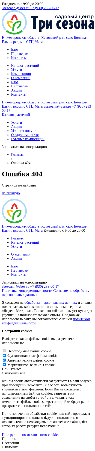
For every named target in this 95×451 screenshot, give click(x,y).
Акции (16, 90)
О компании (20, 78)
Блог (14, 49)
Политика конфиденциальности (27, 290)
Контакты (19, 58)
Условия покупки (25, 131)
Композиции (21, 74)
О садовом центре (25, 135)
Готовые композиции (28, 139)
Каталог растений (25, 65)
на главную (11, 193)
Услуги (16, 70)
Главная (17, 154)
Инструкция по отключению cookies (30, 435)
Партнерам (19, 54)
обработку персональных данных (50, 302)
